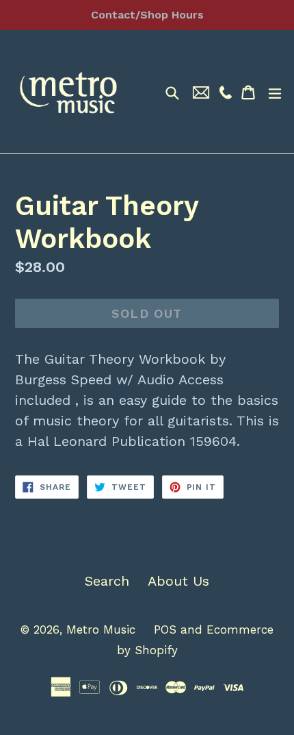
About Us (178, 581)
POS (165, 629)
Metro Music (100, 629)
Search (107, 581)
